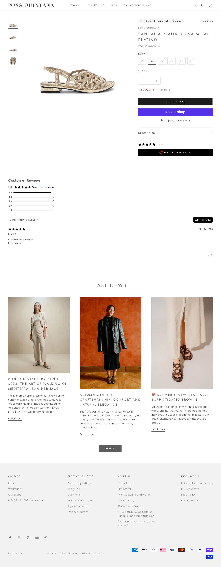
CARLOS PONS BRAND (137, 5)
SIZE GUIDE (144, 70)
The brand (124, 489)
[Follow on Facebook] (10, 537)
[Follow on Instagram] (19, 537)
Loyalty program (78, 512)
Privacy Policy (189, 500)
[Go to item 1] (13, 24)
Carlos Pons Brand (129, 506)
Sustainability (126, 500)
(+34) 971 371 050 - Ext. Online (25, 500)
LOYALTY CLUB (95, 5)
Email (11, 483)
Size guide (74, 489)
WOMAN (75, 5)
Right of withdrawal (79, 506)
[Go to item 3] (13, 49)
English (13, 553)
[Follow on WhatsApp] (46, 537)
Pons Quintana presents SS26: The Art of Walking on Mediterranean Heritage (38, 384)
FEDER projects (190, 489)
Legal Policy (188, 494)
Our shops (14, 494)
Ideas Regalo (126, 483)
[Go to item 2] (13, 36)
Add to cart (175, 101)
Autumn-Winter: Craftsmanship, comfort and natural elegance (110, 399)
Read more (15, 418)
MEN (114, 5)
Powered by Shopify (91, 553)
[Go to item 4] (13, 61)
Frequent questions (79, 483)
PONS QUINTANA (149, 28)
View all (110, 448)
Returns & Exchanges (80, 500)
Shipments (74, 494)
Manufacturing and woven (134, 494)
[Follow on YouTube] (37, 537)
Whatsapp (14, 489)
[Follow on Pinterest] (28, 537)
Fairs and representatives (197, 483)
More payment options (175, 120)
